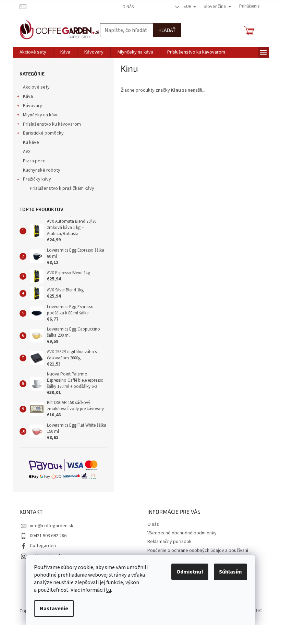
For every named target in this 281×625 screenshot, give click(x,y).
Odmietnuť (189, 572)
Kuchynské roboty (41, 170)
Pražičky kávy (37, 179)
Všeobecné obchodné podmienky (182, 533)
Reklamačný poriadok (169, 541)
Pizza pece (34, 161)
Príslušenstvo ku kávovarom (52, 124)
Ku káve (31, 142)
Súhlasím (230, 572)
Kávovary (32, 105)
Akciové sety (36, 87)
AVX (26, 151)
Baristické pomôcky (43, 133)
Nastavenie (54, 608)
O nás (128, 7)
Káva (28, 96)
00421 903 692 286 (48, 535)
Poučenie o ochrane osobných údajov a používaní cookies (197, 553)
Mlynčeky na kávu (41, 115)
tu (108, 590)
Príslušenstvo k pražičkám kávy (62, 188)
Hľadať (166, 30)
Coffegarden (43, 545)
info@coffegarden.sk (51, 525)
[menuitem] (33, 52)
